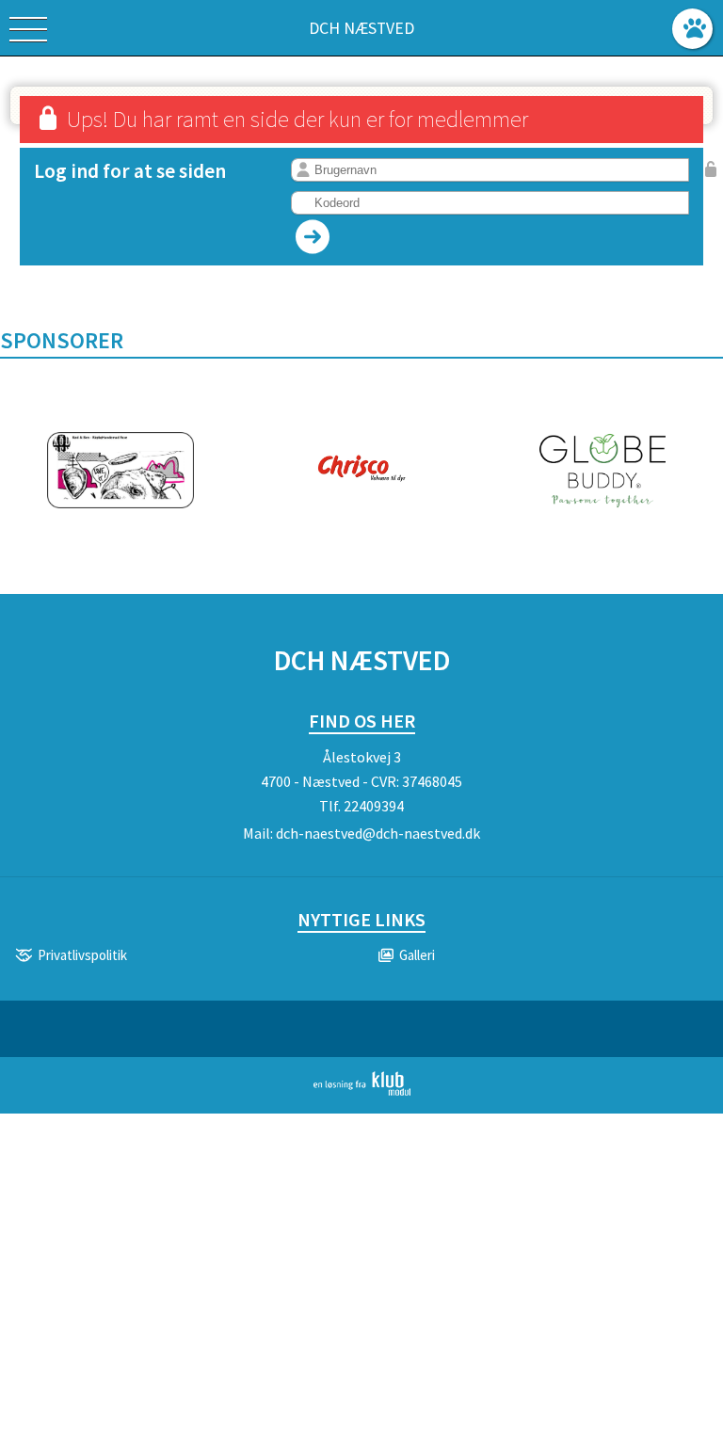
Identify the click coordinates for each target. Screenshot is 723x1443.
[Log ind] (692, 28)
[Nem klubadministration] (361, 1091)
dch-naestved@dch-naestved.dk (378, 833)
